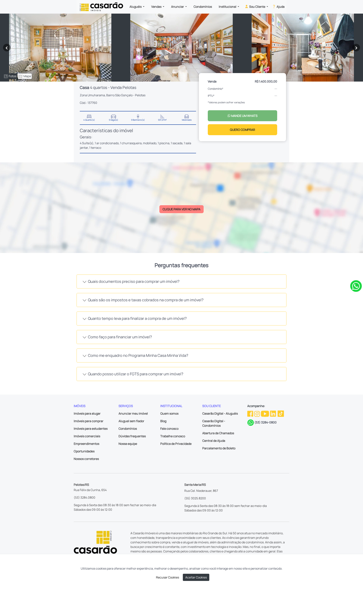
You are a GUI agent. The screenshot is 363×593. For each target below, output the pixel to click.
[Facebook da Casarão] (250, 413)
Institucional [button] (228, 7)
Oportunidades (84, 451)
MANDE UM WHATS (244, 116)
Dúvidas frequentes (132, 436)
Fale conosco (169, 428)
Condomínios (203, 7)
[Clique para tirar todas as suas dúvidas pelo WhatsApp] (356, 286)
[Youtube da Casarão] (265, 413)
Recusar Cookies (167, 577)
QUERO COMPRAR (242, 130)
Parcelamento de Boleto (218, 448)
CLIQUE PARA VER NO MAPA (181, 209)
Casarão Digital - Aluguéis (220, 413)
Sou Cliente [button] (257, 7)
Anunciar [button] (178, 7)
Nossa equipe (128, 444)
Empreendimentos (86, 444)
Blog (163, 421)
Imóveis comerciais (87, 436)
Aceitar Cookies (196, 577)
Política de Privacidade (176, 444)
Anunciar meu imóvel (133, 413)
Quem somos (169, 413)
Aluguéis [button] (136, 7)
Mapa (27, 76)
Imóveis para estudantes (91, 428)
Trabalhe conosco (172, 436)
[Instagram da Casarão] (257, 413)
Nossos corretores (86, 459)
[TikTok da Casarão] (281, 413)
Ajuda (280, 7)
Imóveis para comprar (88, 421)
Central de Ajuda (213, 441)
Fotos (12, 76)
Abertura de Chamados (218, 433)
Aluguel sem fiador (131, 421)
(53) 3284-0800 (265, 422)
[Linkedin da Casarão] (273, 413)
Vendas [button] (156, 7)
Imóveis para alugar (87, 413)
